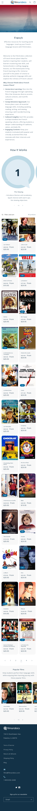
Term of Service (9, 745)
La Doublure (24, 280)
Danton (5, 317)
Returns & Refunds (10, 754)
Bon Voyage (24, 317)
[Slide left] (14, 205)
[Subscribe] (31, 799)
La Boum (6, 572)
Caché (22, 390)
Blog (5, 763)
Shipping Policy (9, 758)
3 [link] (21, 660)
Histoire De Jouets (25, 353)
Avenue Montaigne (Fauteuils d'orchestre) (9, 645)
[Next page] (32, 660)
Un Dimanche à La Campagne (8, 353)
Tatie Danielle (7, 536)
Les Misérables (7, 426)
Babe (22, 500)
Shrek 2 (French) (8, 280)
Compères (23, 425)
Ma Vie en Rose (25, 462)
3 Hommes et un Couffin (10, 500)
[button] (2, 2)
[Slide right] (23, 205)
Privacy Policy (8, 750)
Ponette (23, 536)
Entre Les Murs (23, 706)
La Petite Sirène (7, 390)
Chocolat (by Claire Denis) (8, 463)
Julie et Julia (24, 244)
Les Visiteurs (7, 244)
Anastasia (6, 608)
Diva (22, 572)
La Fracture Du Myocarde (24, 645)
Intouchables (7, 706)
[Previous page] (5, 660)
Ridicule (23, 608)
